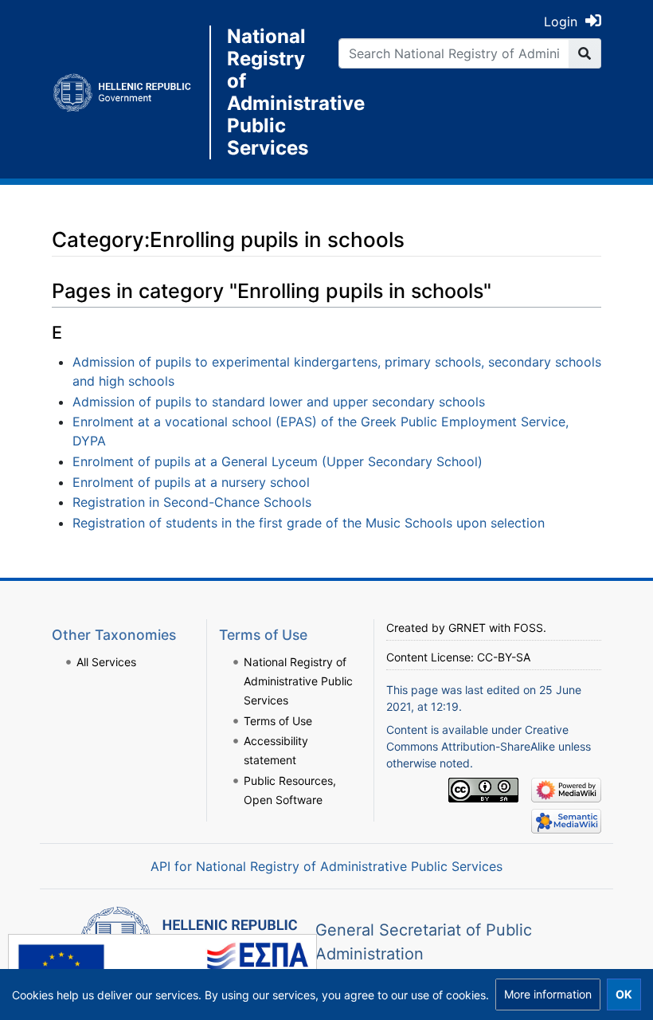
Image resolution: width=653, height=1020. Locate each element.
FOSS (528, 627)
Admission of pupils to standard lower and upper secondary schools (278, 402)
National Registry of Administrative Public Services (271, 92)
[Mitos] (130, 93)
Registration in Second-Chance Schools (191, 502)
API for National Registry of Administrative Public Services (326, 866)
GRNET (467, 627)
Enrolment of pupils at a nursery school (191, 482)
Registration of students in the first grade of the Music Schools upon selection (308, 523)
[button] (547, 994)
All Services (106, 662)
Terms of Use (278, 721)
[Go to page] (585, 53)
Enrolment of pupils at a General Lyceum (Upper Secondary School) (277, 461)
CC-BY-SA (503, 657)
